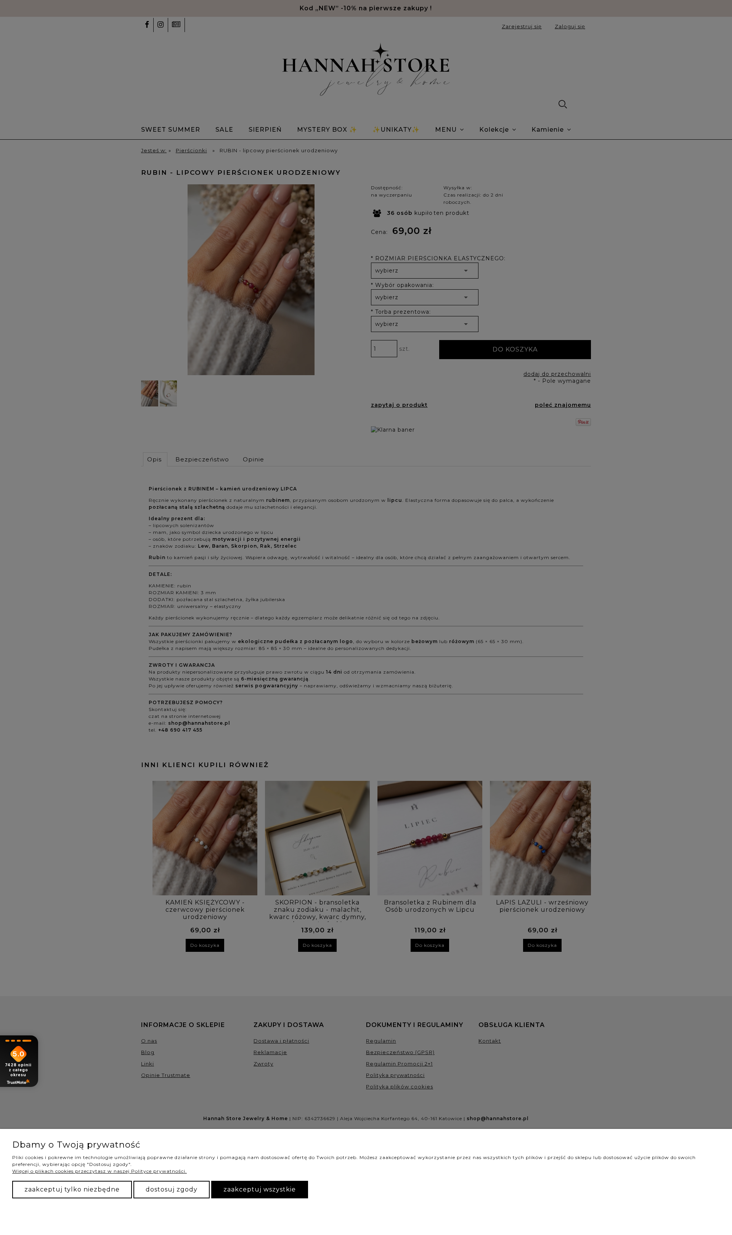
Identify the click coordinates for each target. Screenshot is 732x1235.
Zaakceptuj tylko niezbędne (72, 1189)
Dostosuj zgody (171, 1189)
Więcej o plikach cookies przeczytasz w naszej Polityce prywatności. (99, 1171)
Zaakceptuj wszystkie (259, 1189)
